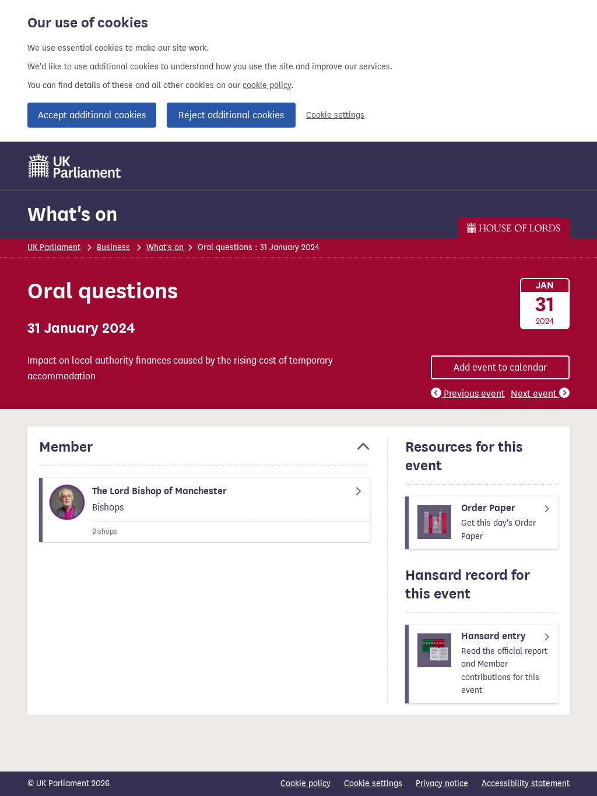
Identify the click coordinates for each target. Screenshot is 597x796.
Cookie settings (335, 115)
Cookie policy (305, 783)
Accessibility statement (526, 783)
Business (113, 247)
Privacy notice (442, 783)
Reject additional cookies (231, 115)
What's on (72, 214)
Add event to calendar (500, 367)
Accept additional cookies (92, 115)
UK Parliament (53, 247)
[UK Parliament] (74, 166)
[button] (204, 452)
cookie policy (267, 85)
